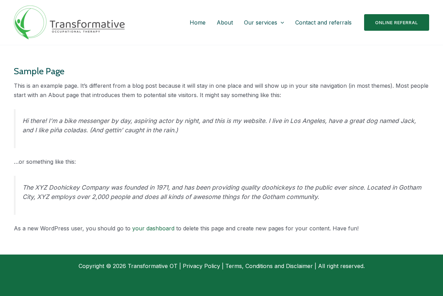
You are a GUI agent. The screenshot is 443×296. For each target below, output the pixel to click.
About (225, 22)
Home (198, 22)
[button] (280, 22)
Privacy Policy (201, 265)
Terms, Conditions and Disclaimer (269, 265)
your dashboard (153, 228)
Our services (260, 22)
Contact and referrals (323, 22)
